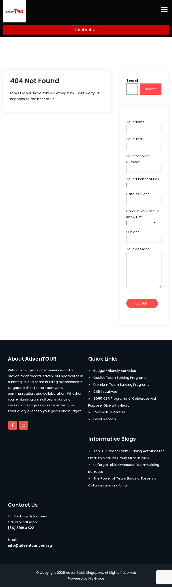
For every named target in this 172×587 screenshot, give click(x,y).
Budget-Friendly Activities (114, 370)
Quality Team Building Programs (119, 377)
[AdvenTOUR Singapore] (14, 11)
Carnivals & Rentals (109, 412)
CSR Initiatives (105, 391)
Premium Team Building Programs (121, 384)
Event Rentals (104, 419)
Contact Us (86, 30)
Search (132, 80)
